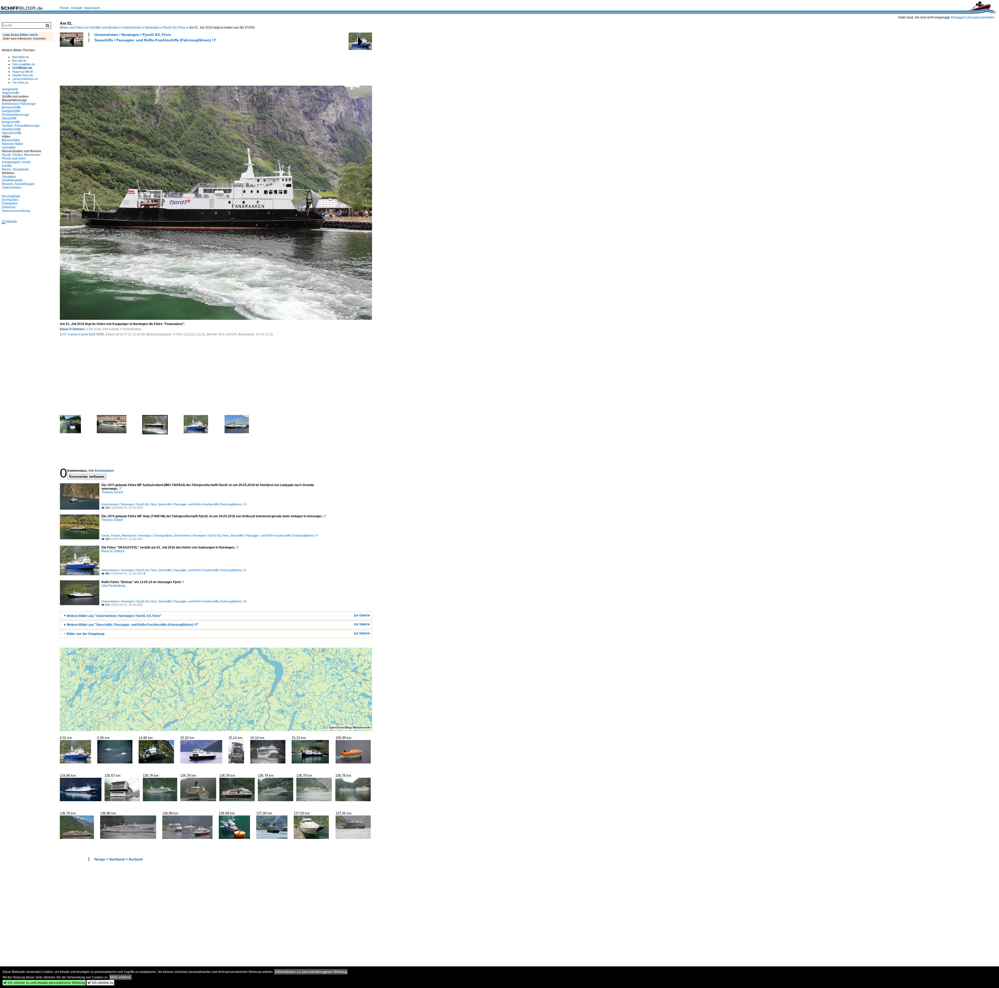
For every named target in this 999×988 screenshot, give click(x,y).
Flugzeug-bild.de (22, 71)
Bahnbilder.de (20, 57)
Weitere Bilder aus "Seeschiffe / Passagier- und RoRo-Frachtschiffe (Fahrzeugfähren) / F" (133, 625)
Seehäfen (9, 147)
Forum (64, 8)
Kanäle (7, 166)
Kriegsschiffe (11, 122)
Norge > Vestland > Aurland (118, 859)
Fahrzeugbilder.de (23, 64)
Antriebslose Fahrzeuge (19, 104)
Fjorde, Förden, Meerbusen (21, 155)
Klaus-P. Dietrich (72, 329)
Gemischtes (10, 200)
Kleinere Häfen (12, 144)
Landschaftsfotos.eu (25, 78)
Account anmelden (981, 17)
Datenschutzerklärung (16, 210)
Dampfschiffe (11, 111)
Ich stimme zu (100, 983)
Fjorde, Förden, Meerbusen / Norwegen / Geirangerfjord (136, 535)
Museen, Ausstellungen (18, 184)
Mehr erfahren (120, 977)
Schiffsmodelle (12, 180)
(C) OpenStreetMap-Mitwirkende (347, 727)
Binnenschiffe (11, 107)
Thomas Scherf (112, 492)
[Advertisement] (154, 63)
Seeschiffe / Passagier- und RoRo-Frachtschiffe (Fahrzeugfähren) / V (274, 535)
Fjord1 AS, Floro (174, 27)
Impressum (92, 8)
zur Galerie (362, 615)
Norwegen (152, 27)
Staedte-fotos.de (22, 75)
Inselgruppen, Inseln (16, 162)
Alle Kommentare (101, 471)
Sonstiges (9, 177)
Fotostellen (9, 203)
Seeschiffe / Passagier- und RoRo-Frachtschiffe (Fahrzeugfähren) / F (155, 40)
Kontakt (76, 8)
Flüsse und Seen (14, 158)
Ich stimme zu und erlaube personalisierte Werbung (44, 983)
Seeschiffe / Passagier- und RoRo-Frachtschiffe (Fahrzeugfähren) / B (202, 601)
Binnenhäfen (11, 140)
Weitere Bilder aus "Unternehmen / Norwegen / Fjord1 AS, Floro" (114, 616)
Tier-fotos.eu (20, 82)
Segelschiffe (10, 93)
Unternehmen (131, 27)
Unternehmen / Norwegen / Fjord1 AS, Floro (132, 35)
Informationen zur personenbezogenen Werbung (311, 972)
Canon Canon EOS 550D (86, 334)
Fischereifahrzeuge (15, 115)
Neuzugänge (11, 196)
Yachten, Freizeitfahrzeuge (21, 126)
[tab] (216, 615)
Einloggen (958, 17)
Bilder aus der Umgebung (85, 634)
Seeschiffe (9, 118)
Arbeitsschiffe (11, 129)
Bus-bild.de (19, 60)
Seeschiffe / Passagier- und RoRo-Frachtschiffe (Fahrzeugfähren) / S (202, 504)
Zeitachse (9, 207)
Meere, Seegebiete (15, 169)
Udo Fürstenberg (113, 586)
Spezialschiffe (12, 133)
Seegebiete (10, 89)
